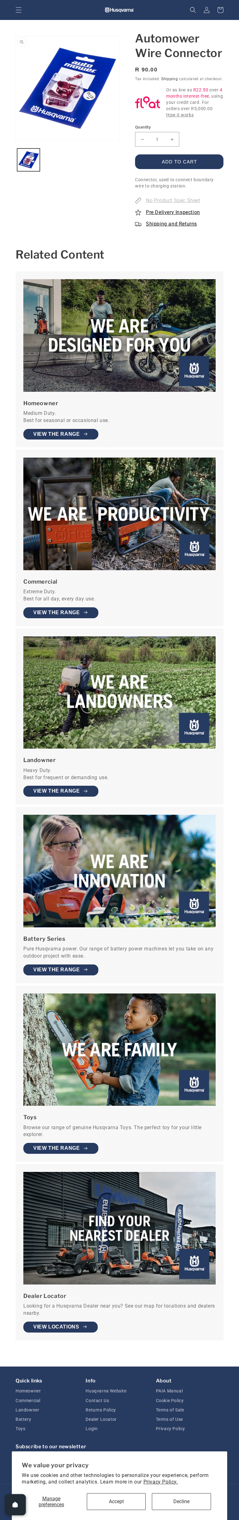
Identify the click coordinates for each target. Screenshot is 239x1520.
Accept (116, 1501)
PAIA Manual (169, 1390)
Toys (20, 1428)
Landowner (27, 1409)
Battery (23, 1419)
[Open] (15, 1504)
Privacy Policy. (160, 1482)
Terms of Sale (170, 1409)
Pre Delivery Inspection (173, 212)
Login (91, 1428)
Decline (181, 1501)
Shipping (169, 79)
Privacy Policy (170, 1428)
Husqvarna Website (106, 1390)
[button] (19, 10)
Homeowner (28, 1390)
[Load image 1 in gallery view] (28, 159)
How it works (180, 114)
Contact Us (97, 1400)
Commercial (28, 1400)
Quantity (143, 127)
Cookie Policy (170, 1400)
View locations (56, 1326)
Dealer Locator (101, 1419)
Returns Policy (101, 1409)
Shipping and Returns (171, 224)
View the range (56, 434)
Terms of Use (169, 1419)
